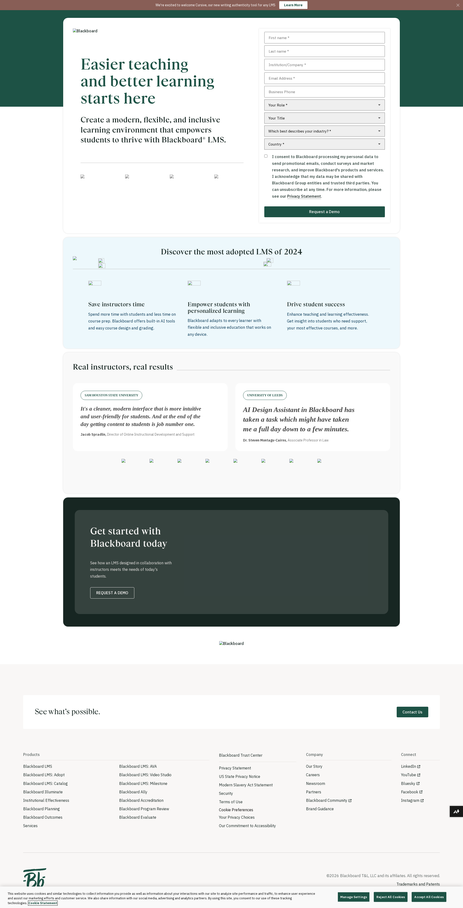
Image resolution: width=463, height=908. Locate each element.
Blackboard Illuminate (43, 791)
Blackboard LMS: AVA (138, 766)
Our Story (314, 766)
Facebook (409, 791)
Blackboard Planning (41, 808)
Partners (313, 791)
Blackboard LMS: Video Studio (145, 774)
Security (226, 793)
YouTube (408, 774)
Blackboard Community (326, 800)
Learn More (293, 5)
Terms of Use (231, 801)
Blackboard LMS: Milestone (143, 783)
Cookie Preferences (236, 809)
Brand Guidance (320, 808)
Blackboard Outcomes (42, 817)
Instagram (410, 800)
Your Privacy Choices (237, 817)
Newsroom (315, 783)
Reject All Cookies (390, 897)
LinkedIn (408, 766)
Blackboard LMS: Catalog (45, 783)
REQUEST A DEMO (112, 592)
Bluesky (408, 783)
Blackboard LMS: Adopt (44, 774)
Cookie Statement (42, 903)
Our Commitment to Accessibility (247, 825)
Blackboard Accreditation (141, 800)
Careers (313, 774)
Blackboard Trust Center (240, 755)
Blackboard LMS (37, 766)
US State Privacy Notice (239, 776)
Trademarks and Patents (418, 884)
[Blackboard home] (34, 880)
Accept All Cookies (428, 897)
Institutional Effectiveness (46, 800)
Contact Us (412, 712)
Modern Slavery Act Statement (246, 784)
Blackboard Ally (133, 791)
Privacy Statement (304, 196)
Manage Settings (353, 897)
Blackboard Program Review (144, 808)
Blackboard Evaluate (137, 817)
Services (30, 825)
